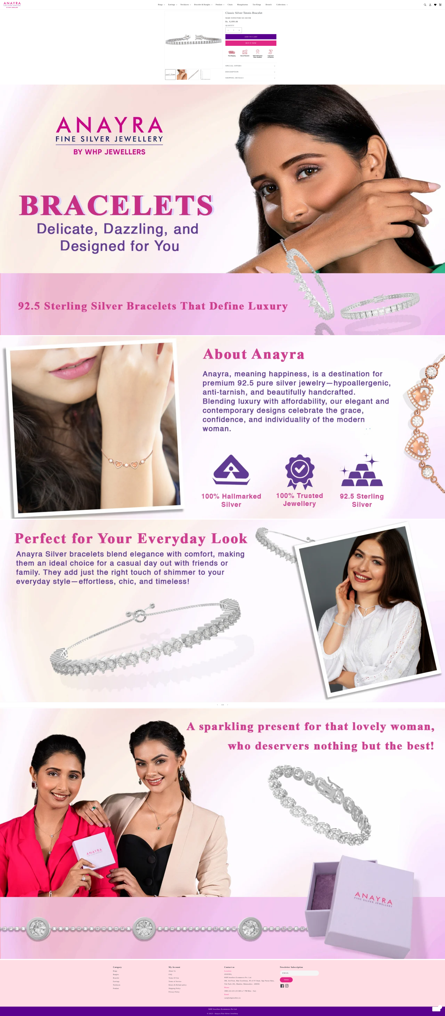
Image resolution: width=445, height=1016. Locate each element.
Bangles (116, 974)
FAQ (170, 974)
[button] (161, 4)
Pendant (219, 5)
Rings (160, 5)
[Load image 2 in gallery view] (182, 74)
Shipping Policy (175, 988)
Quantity (229, 25)
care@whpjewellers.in (232, 998)
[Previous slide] (217, 704)
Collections (281, 5)
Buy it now (251, 43)
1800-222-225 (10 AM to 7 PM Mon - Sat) (240, 991)
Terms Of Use (174, 978)
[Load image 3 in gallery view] (193, 74)
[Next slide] (227, 704)
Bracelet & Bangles (202, 5)
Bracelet (116, 978)
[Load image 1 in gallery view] (170, 74)
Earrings (171, 5)
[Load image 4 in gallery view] (205, 74)
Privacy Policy (174, 992)
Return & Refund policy (178, 985)
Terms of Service (175, 981)
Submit (286, 980)
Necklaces (184, 5)
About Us (172, 971)
